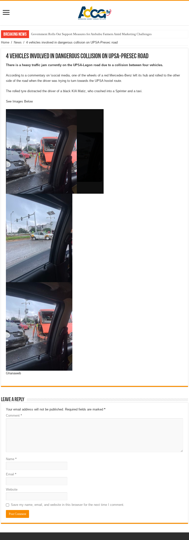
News (18, 42)
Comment (14, 415)
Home (5, 42)
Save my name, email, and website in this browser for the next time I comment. (67, 505)
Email (11, 474)
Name (11, 459)
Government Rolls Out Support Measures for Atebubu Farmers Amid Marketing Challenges (91, 34)
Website (11, 489)
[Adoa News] (94, 12)
